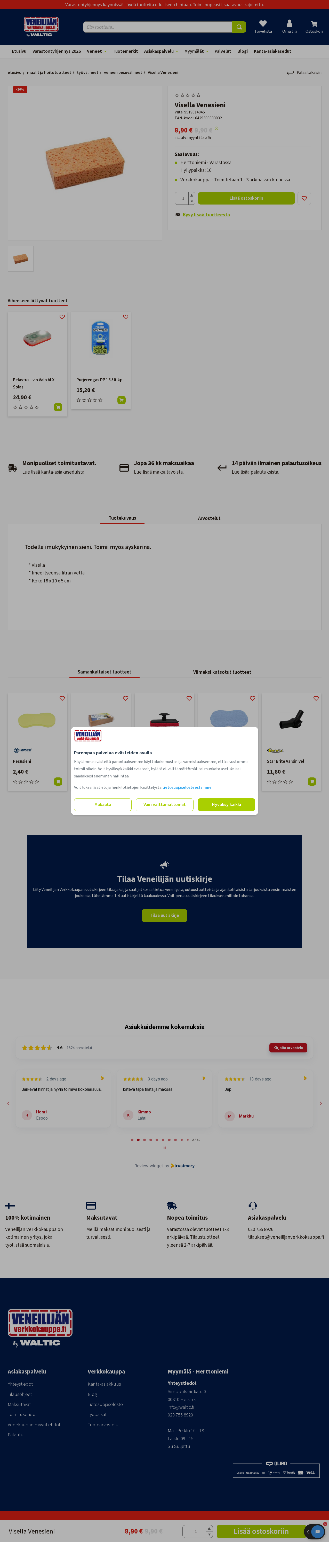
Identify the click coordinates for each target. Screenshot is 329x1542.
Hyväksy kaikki (226, 804)
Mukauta (102, 804)
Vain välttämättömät (164, 804)
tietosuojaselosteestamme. (187, 787)
